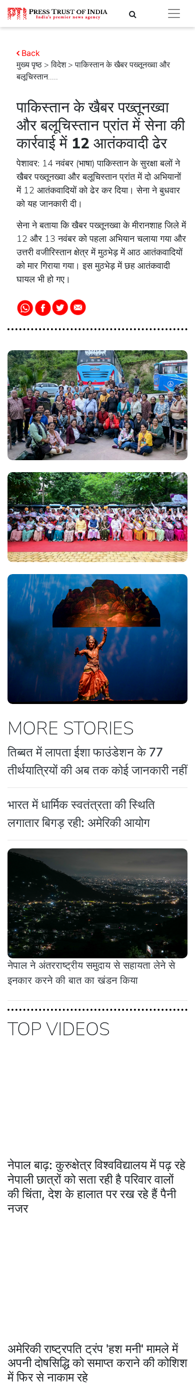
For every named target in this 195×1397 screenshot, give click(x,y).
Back (31, 53)
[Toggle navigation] (174, 13)
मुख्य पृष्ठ (29, 64)
